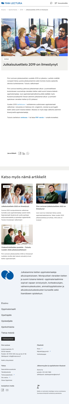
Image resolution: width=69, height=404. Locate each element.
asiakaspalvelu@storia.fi (52, 374)
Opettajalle (6, 315)
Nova (39, 349)
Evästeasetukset (8, 339)
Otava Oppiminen (6, 380)
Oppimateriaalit (8, 309)
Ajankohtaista (7, 327)
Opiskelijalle (7, 321)
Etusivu (4, 303)
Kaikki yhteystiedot (7, 360)
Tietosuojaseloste (7, 375)
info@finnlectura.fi (15, 356)
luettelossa (21, 104)
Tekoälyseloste (6, 372)
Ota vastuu (4, 377)
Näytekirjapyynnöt (43, 351)
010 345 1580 (46, 372)
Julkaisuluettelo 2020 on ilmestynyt (15, 206)
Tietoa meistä (7, 333)
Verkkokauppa (41, 354)
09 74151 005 (11, 354)
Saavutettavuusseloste (8, 369)
